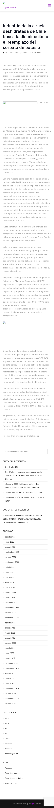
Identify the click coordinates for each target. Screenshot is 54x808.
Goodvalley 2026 (12, 467)
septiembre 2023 (12, 562)
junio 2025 (9, 542)
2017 (7, 733)
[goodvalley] (9, 6)
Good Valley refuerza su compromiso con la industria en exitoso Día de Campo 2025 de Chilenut (23, 475)
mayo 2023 (10, 577)
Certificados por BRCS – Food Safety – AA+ (23, 493)
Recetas (8, 749)
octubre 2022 (10, 613)
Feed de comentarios (14, 778)
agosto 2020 (10, 648)
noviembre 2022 (12, 608)
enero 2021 (10, 638)
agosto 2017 (10, 673)
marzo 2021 (10, 633)
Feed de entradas (12, 773)
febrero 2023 (10, 593)
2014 (7, 723)
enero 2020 (10, 658)
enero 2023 (10, 598)
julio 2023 (9, 567)
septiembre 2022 (12, 618)
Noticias (8, 744)
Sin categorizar (11, 754)
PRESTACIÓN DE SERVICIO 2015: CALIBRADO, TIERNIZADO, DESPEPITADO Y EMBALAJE (22, 519)
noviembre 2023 (12, 552)
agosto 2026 (10, 537)
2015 (7, 728)
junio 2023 (9, 572)
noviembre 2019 (12, 668)
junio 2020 (9, 653)
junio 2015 (9, 684)
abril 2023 (9, 582)
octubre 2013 (10, 704)
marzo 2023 (10, 587)
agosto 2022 (10, 623)
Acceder (8, 768)
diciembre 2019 (11, 663)
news (7, 739)
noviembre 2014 (12, 689)
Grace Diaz (13, 53)
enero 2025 (10, 547)
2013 (7, 718)
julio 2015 (9, 678)
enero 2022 (10, 628)
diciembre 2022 (11, 603)
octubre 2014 (10, 694)
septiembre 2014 (12, 699)
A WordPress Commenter (13, 516)
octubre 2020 (10, 643)
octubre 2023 (10, 557)
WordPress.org (11, 783)
